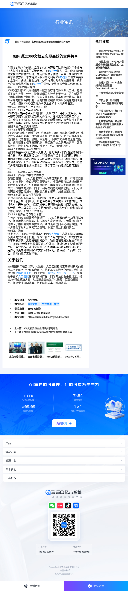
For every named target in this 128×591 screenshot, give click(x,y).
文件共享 (47, 304)
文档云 (53, 70)
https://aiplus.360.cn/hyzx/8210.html (48, 317)
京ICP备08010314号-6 (64, 574)
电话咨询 (35, 585)
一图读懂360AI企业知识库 (110, 94)
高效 (56, 304)
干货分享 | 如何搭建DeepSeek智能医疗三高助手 (109, 103)
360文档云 (34, 304)
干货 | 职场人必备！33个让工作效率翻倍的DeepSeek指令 (109, 113)
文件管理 (54, 234)
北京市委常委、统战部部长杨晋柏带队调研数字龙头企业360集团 (110, 124)
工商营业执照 (64, 570)
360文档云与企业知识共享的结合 (41, 328)
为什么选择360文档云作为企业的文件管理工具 (48, 331)
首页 (17, 41)
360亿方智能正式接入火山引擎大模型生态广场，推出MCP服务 (110, 54)
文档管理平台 (24, 273)
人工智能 (23, 276)
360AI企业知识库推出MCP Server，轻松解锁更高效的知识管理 (109, 74)
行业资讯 (25, 41)
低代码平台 (54, 273)
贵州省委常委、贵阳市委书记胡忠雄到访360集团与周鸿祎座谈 (109, 134)
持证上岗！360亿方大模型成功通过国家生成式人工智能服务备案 (110, 64)
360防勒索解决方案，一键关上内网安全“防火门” (110, 144)
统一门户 (69, 273)
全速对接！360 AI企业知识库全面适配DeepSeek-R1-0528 (109, 85)
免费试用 (99, 586)
